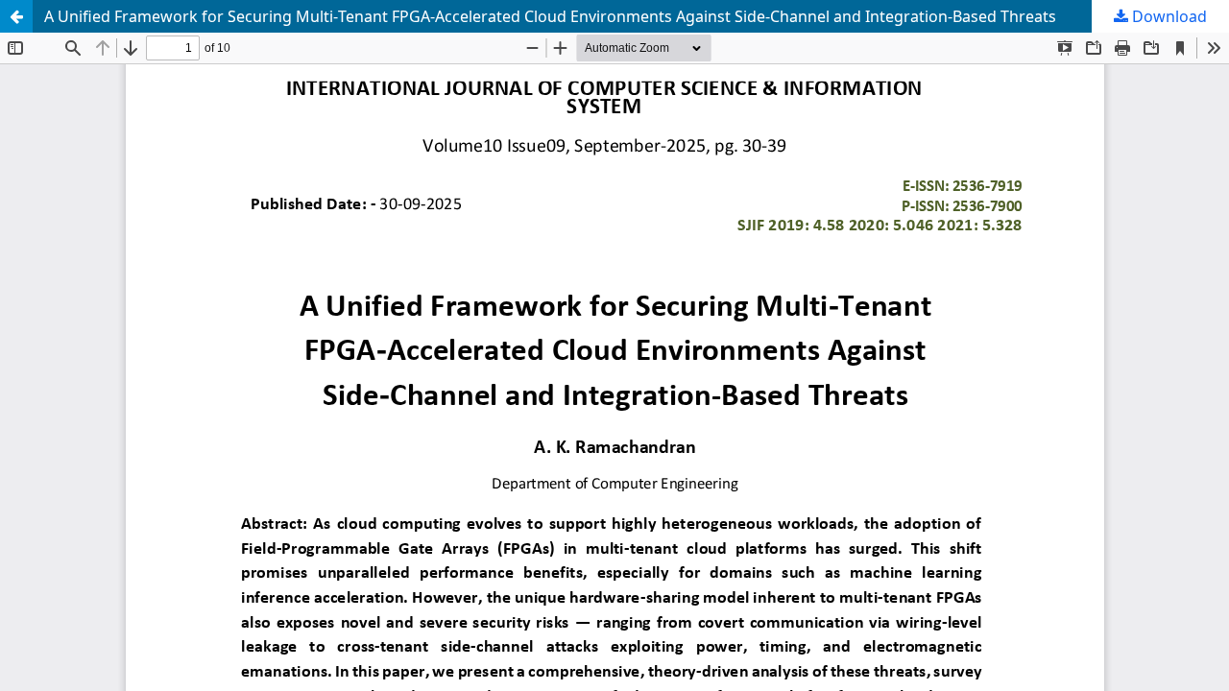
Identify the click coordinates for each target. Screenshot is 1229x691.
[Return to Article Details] (16, 16)
